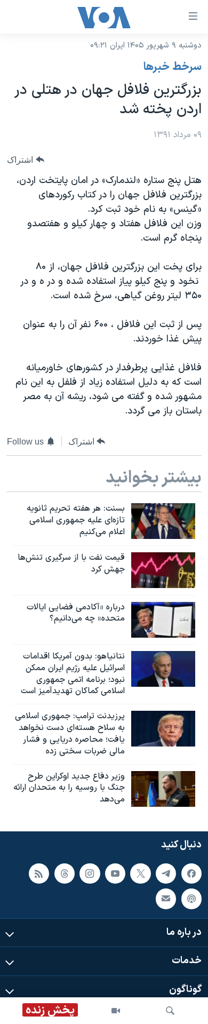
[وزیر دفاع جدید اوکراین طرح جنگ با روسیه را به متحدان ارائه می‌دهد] (163, 789)
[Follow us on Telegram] (166, 873)
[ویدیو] (116, 1010)
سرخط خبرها (172, 67)
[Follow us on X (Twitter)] (140, 873)
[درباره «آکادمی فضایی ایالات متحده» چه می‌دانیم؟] (163, 620)
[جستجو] (170, 1010)
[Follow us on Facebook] (191, 873)
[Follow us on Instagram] (89, 873)
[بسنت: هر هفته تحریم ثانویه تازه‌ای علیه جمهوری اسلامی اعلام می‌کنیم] (163, 521)
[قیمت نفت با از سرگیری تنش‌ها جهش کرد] (163, 570)
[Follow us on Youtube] (115, 873)
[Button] (25, 160)
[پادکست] (191, 898)
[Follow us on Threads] (64, 873)
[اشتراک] (166, 898)
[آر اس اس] (39, 873)
